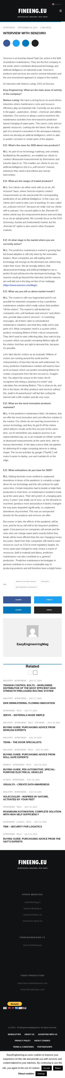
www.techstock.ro (32, 914)
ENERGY (7, 765)
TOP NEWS (39, 723)
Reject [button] (58, 1068)
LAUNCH (20, 822)
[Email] (35, 43)
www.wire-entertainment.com (32, 983)
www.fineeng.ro (32, 902)
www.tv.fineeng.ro (33, 908)
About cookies (42, 1041)
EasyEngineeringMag (32, 644)
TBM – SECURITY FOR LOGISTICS (22, 826)
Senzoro (45, 581)
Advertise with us (47, 1034)
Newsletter (14, 1034)
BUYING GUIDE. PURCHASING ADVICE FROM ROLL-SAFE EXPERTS (29, 756)
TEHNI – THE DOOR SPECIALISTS (22, 742)
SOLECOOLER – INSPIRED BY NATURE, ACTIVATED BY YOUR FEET (26, 798)
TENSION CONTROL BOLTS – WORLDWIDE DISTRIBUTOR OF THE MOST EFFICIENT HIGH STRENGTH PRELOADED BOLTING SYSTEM (29, 688)
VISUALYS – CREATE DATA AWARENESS (26, 784)
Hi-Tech (7, 780)
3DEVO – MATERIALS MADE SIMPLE (24, 715)
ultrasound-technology (27, 587)
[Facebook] (20, 877)
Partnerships (44, 1047)
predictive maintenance (26, 581)
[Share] (6, 43)
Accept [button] (46, 1068)
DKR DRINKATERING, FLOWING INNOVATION (29, 703)
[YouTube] (39, 877)
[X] (26, 877)
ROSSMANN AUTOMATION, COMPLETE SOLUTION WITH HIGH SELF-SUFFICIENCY (32, 813)
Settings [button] (41, 1074)
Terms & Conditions (23, 1047)
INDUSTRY (8, 681)
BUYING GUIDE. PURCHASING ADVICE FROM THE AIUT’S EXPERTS (32, 840)
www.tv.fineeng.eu (32, 945)
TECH (19, 711)
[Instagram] (33, 877)
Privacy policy (23, 1041)
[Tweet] (16, 43)
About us (29, 1034)
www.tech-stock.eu (32, 921)
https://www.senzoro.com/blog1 (20, 285)
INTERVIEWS (9, 28)
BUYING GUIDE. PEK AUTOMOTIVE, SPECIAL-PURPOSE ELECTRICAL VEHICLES (29, 771)
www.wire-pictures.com (33, 989)
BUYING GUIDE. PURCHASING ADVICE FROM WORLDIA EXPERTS (29, 728)
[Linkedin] (45, 877)
